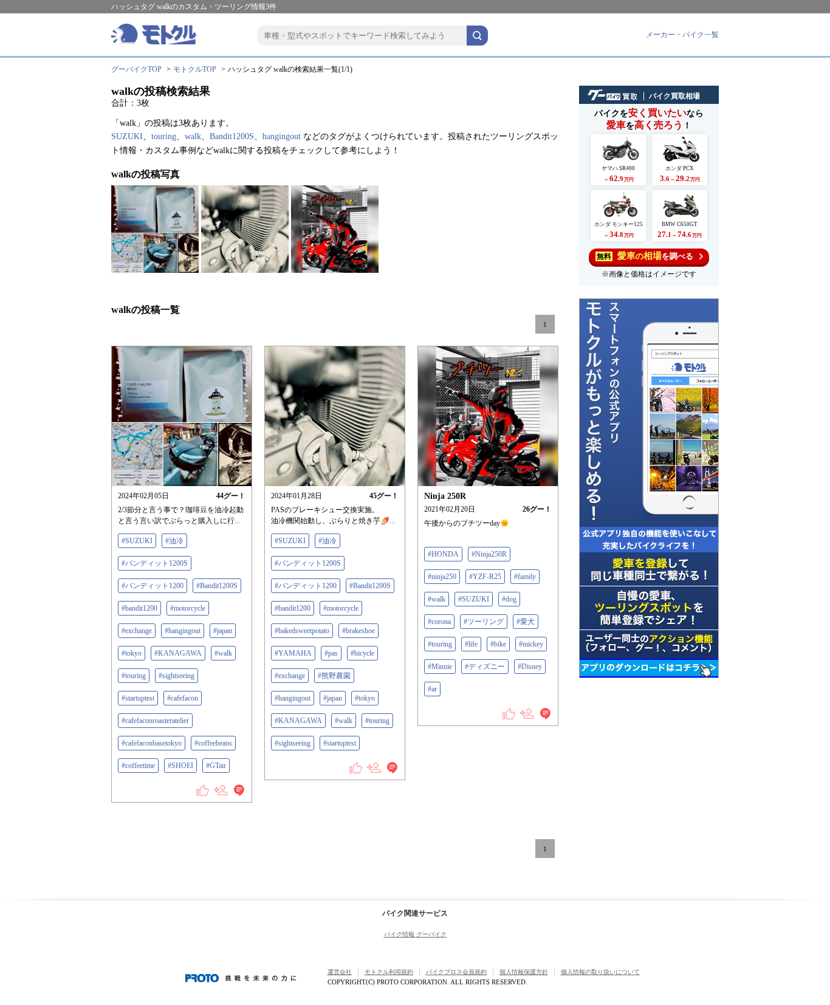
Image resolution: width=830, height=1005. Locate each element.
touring (163, 136)
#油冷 (174, 541)
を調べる (645, 256)
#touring (134, 675)
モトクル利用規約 (389, 972)
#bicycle (362, 653)
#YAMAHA (293, 653)
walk (193, 136)
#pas (331, 653)
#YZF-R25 (485, 576)
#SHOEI (180, 765)
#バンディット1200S (155, 563)
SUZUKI (127, 136)
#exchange (137, 630)
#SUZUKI (137, 541)
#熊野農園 (334, 675)
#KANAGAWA (178, 653)
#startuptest (138, 698)
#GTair (216, 765)
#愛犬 (525, 621)
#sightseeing (176, 675)
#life (471, 644)
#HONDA (443, 554)
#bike (498, 644)
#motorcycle (187, 608)
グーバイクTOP (136, 69)
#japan (222, 630)
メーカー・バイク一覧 (682, 34)
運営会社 (340, 972)
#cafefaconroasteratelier (155, 720)
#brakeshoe (358, 630)
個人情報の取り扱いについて (600, 972)
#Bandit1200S (217, 585)
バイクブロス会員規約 (456, 972)
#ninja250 (442, 576)
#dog (509, 599)
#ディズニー (485, 666)
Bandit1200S (232, 136)
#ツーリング (484, 621)
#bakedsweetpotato (302, 630)
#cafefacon (182, 698)
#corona (439, 621)
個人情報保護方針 (523, 972)
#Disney (530, 666)
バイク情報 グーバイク (415, 934)
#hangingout (183, 630)
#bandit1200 (139, 608)
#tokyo (132, 653)
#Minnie (440, 666)
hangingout (281, 136)
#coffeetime (138, 765)
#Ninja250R (489, 554)
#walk (223, 653)
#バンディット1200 (152, 585)
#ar (432, 689)
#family (525, 576)
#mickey (531, 644)
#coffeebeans (213, 743)
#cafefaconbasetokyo (152, 743)
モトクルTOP (194, 69)
